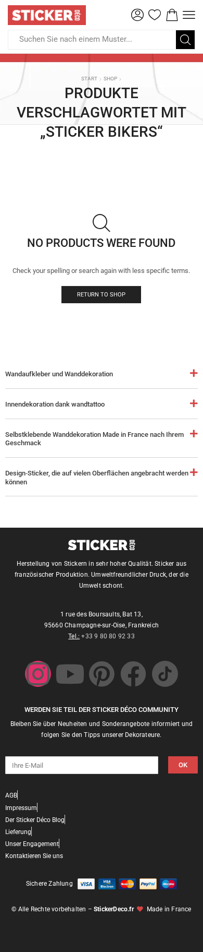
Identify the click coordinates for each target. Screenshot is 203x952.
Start (89, 78)
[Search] (185, 39)
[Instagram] (38, 674)
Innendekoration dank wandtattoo (55, 404)
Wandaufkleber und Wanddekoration (59, 374)
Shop (110, 78)
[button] (137, 15)
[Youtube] (70, 674)
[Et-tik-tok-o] (165, 674)
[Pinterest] (101, 674)
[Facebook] (133, 674)
